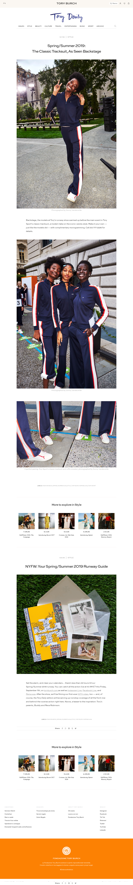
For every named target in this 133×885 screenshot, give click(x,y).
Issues (21, 26)
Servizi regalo (41, 814)
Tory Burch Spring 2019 (79, 485)
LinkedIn (103, 830)
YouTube (103, 827)
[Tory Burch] (66, 3)
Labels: (39, 485)
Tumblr (102, 823)
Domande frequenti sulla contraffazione (18, 827)
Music (82, 26)
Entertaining (71, 26)
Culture (48, 26)
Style (29, 26)
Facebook (103, 814)
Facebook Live (89, 691)
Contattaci (8, 814)
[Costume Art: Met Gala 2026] (66, 521)
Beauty (38, 26)
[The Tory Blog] (66, 17)
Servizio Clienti (10, 811)
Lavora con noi (73, 814)
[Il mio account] (120, 3)
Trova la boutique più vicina (45, 811)
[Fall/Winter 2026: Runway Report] (106, 521)
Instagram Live (75, 691)
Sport (90, 26)
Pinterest (103, 820)
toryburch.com (51, 691)
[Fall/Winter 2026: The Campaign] (26, 521)
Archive (100, 26)
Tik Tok (102, 817)
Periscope (31, 694)
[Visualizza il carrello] (129, 3)
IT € (4, 3)
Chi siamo (71, 811)
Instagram (103, 811)
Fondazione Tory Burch (76, 817)
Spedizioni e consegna (12, 823)
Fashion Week (47, 485)
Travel (58, 26)
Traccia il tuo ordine (11, 820)
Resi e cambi (9, 817)
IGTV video (83, 694)
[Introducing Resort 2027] (46, 521)
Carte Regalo (41, 817)
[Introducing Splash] (86, 521)
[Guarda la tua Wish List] (124, 3)
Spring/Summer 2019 (60, 485)
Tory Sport (92, 485)
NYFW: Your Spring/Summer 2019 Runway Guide (66, 566)
